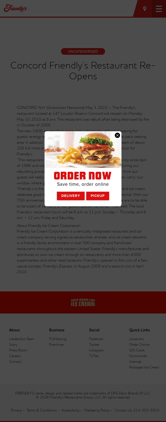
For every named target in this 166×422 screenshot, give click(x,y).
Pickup (98, 195)
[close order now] (117, 135)
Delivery (70, 195)
